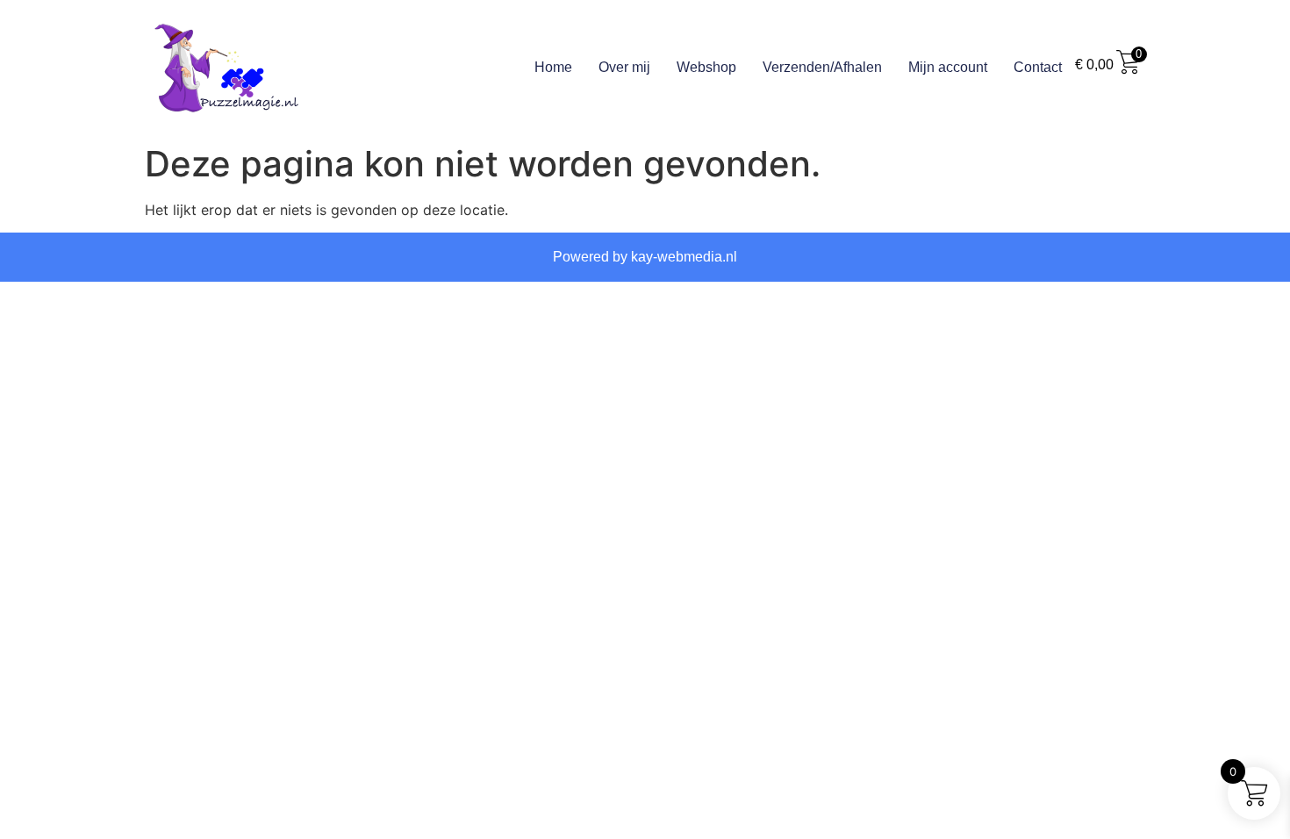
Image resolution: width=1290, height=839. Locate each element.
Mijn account (947, 67)
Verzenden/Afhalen (822, 67)
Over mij (624, 67)
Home (553, 67)
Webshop (706, 67)
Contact (1038, 67)
